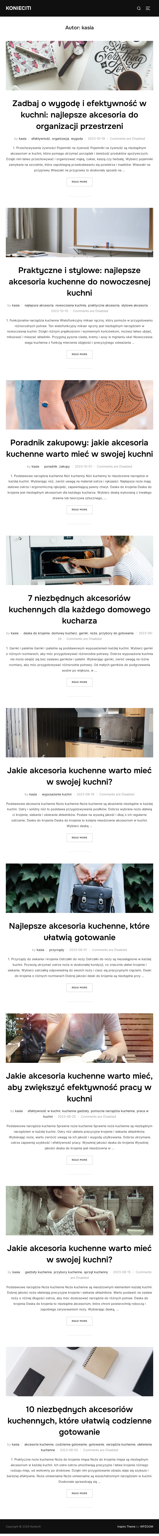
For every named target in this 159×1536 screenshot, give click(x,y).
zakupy (64, 466)
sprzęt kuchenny (96, 1272)
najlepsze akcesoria (39, 305)
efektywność (40, 138)
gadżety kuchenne (38, 1272)
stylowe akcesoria (134, 305)
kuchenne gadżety (75, 1111)
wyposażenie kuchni (57, 794)
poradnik (50, 466)
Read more (82, 181)
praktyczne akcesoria (103, 305)
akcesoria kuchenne (39, 1444)
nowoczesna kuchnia (70, 305)
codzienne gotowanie (71, 1444)
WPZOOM (146, 1526)
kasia (22, 138)
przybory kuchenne (68, 1272)
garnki (83, 633)
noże (93, 633)
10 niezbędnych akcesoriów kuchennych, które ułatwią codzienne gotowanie (80, 1420)
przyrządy (56, 950)
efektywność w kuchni (44, 1111)
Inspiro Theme (126, 1526)
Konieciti (18, 8)
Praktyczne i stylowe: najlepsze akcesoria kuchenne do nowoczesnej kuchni (79, 281)
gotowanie (96, 1444)
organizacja (60, 138)
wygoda (77, 138)
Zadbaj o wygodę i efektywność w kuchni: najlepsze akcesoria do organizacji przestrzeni (79, 114)
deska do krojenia (36, 633)
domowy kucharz (64, 633)
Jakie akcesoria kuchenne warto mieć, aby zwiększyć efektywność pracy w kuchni (79, 1087)
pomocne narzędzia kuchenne (113, 1111)
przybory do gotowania (116, 633)
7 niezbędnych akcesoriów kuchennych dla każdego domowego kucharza (79, 609)
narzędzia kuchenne (120, 1444)
